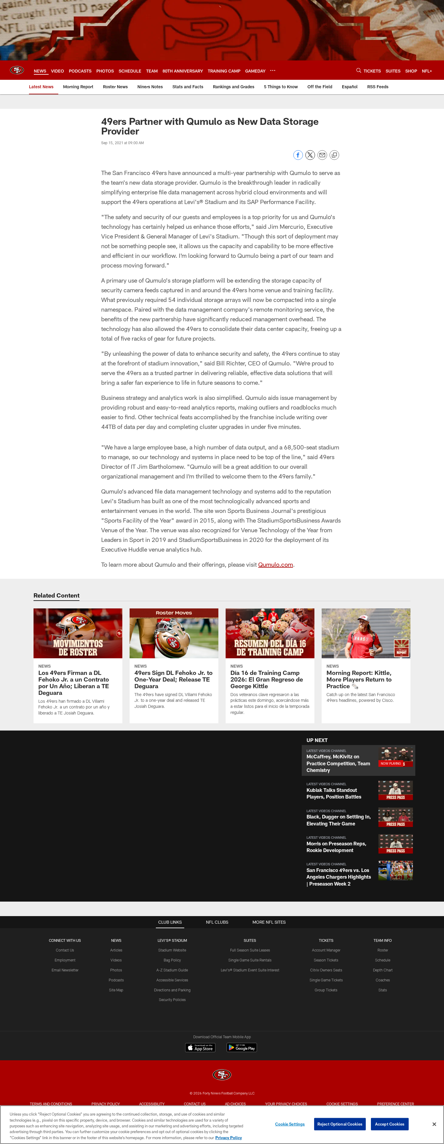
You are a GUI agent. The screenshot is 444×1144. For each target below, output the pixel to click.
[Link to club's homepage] (17, 70)
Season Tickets (326, 960)
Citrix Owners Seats (326, 970)
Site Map (116, 990)
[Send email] (322, 158)
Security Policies (172, 999)
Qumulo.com (275, 564)
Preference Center (395, 1104)
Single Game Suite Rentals (250, 960)
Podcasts (116, 980)
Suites (250, 940)
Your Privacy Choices (286, 1104)
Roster (383, 950)
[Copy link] (334, 155)
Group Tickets (326, 990)
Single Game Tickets (326, 980)
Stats (382, 990)
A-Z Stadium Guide (172, 970)
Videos (116, 960)
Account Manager (326, 950)
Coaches (383, 980)
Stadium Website (172, 950)
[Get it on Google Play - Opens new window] (242, 1050)
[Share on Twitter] (310, 158)
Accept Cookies (389, 1124)
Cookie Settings (342, 1104)
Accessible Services (172, 980)
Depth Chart (383, 970)
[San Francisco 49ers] (222, 1075)
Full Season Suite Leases (250, 950)
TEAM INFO (383, 940)
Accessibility (152, 1104)
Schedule (382, 960)
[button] (358, 760)
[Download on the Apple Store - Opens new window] (200, 1048)
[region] (222, 1124)
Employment (65, 960)
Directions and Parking (172, 990)
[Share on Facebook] (298, 158)
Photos (116, 970)
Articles (116, 950)
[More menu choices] (272, 70)
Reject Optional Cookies (339, 1124)
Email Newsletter (65, 970)
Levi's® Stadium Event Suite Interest (250, 970)
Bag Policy (172, 960)
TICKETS (326, 940)
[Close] (434, 1124)
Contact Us (65, 950)
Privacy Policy (106, 1104)
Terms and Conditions (51, 1104)
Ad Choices (235, 1104)
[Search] (358, 70)
